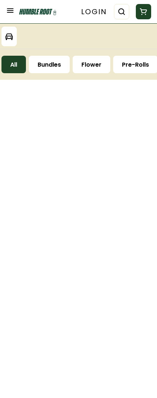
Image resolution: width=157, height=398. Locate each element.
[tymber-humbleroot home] (39, 11)
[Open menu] (10, 10)
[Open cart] (142, 12)
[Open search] (121, 12)
